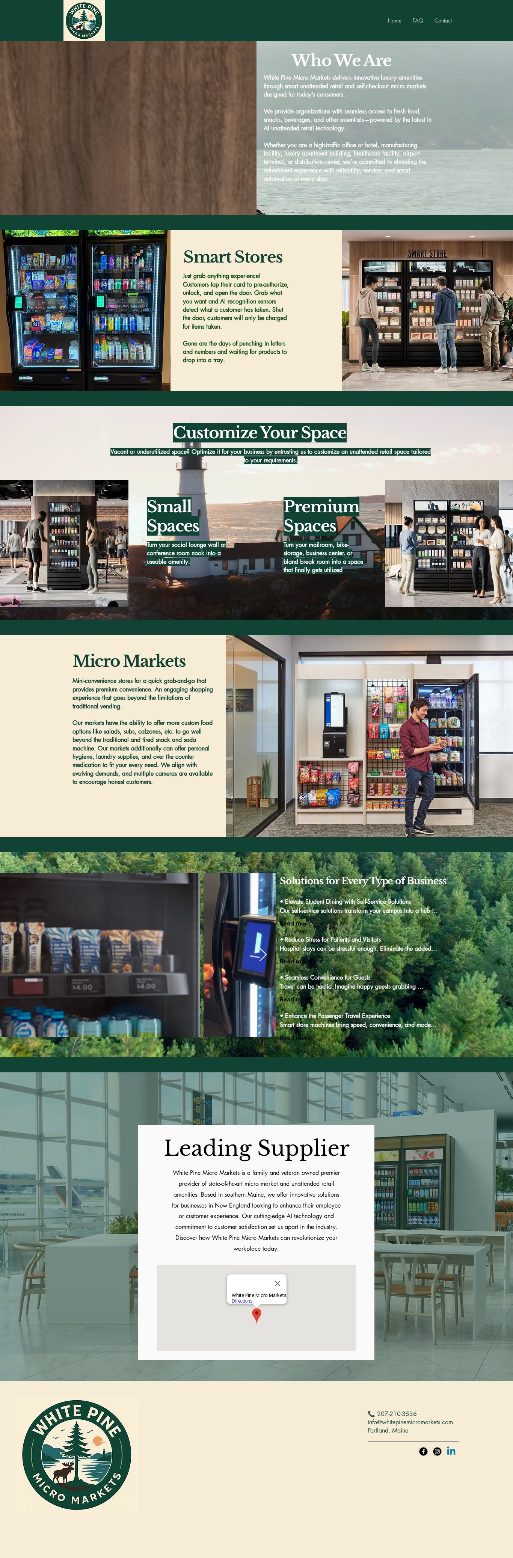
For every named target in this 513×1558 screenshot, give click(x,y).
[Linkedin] (451, 1451)
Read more (295, 961)
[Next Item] (263, 955)
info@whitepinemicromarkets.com (410, 1422)
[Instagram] (437, 1451)
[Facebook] (423, 1451)
